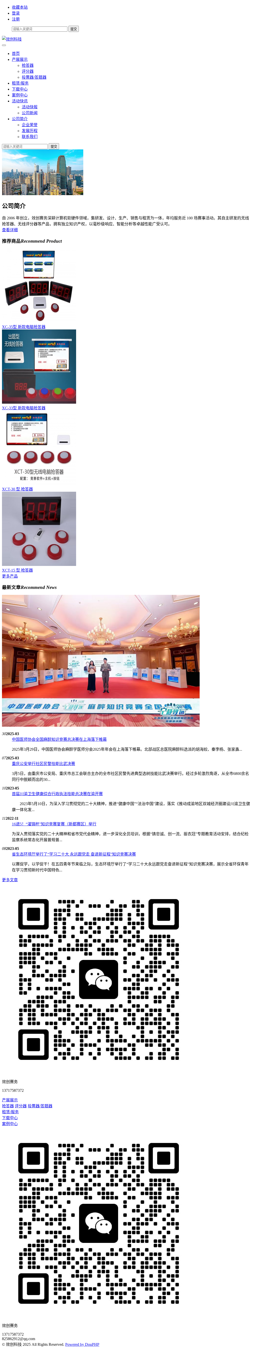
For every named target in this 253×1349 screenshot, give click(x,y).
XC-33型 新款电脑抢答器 (23, 408)
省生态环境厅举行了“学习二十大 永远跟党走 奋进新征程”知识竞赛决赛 (74, 854)
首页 (16, 53)
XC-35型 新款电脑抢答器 (23, 327)
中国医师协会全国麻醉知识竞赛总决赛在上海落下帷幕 (59, 739)
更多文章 (10, 880)
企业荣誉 (30, 125)
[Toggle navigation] (4, 45)
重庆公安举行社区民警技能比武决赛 (43, 764)
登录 (16, 13)
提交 (54, 146)
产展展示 (20, 59)
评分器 (28, 71)
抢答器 (28, 65)
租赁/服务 (20, 83)
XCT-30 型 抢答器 (17, 489)
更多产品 (10, 576)
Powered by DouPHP (82, 1344)
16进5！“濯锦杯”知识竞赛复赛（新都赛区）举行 (54, 824)
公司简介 (20, 119)
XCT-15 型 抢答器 (17, 570)
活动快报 (30, 107)
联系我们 (30, 137)
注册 (16, 19)
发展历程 (30, 131)
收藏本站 (20, 7)
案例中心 (20, 95)
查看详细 (10, 230)
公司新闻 (30, 113)
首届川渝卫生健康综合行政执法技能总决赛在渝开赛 (57, 794)
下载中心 (20, 89)
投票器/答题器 (34, 77)
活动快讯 (20, 101)
